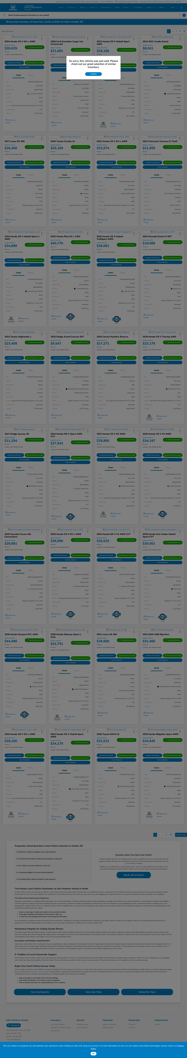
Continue (93, 74)
